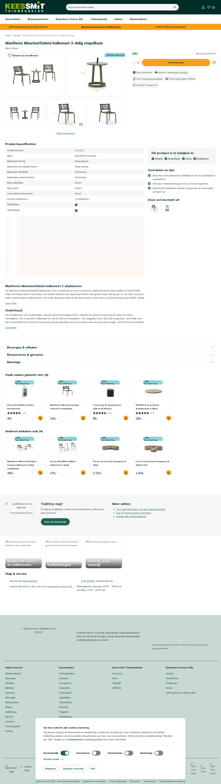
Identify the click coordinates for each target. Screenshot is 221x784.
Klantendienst (13, 673)
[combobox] (118, 7)
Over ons (117, 673)
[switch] (96, 753)
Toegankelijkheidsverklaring (172, 781)
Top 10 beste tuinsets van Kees (133, 512)
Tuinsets (17, 35)
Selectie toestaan (73, 768)
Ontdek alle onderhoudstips (131, 516)
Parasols (63, 707)
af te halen (180, 78)
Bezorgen (10, 678)
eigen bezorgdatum (153, 78)
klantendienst (29, 580)
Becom (9, 716)
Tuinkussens (66, 716)
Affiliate (116, 687)
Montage (10, 697)
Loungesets (65, 683)
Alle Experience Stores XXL (181, 692)
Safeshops (11, 711)
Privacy (195, 645)
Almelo (170, 673)
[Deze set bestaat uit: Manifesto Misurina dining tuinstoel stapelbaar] (154, 208)
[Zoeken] (175, 7)
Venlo (169, 687)
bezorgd (183, 72)
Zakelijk (116, 683)
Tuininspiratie (12, 726)
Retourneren (12, 702)
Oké (93, 768)
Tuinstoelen (65, 692)
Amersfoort (172, 678)
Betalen (9, 687)
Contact (9, 721)
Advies (9, 731)
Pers (114, 678)
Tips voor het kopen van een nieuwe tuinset (140, 509)
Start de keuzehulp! (55, 521)
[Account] (203, 7)
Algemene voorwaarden (94, 781)
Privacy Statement (117, 781)
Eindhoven (172, 683)
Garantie (10, 692)
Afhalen (9, 683)
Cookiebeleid (149, 781)
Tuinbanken (65, 702)
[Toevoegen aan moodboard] (214, 62)
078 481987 (88, 580)
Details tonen (51, 759)
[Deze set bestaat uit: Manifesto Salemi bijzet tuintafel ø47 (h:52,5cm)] (167, 208)
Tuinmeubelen (67, 673)
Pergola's (64, 711)
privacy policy (94, 739)
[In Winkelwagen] (40, 418)
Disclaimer (135, 781)
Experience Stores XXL (60, 586)
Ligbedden (65, 697)
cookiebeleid (74, 739)
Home (8, 35)
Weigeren (50, 768)
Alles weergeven (66, 133)
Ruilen (8, 707)
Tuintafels (64, 687)
